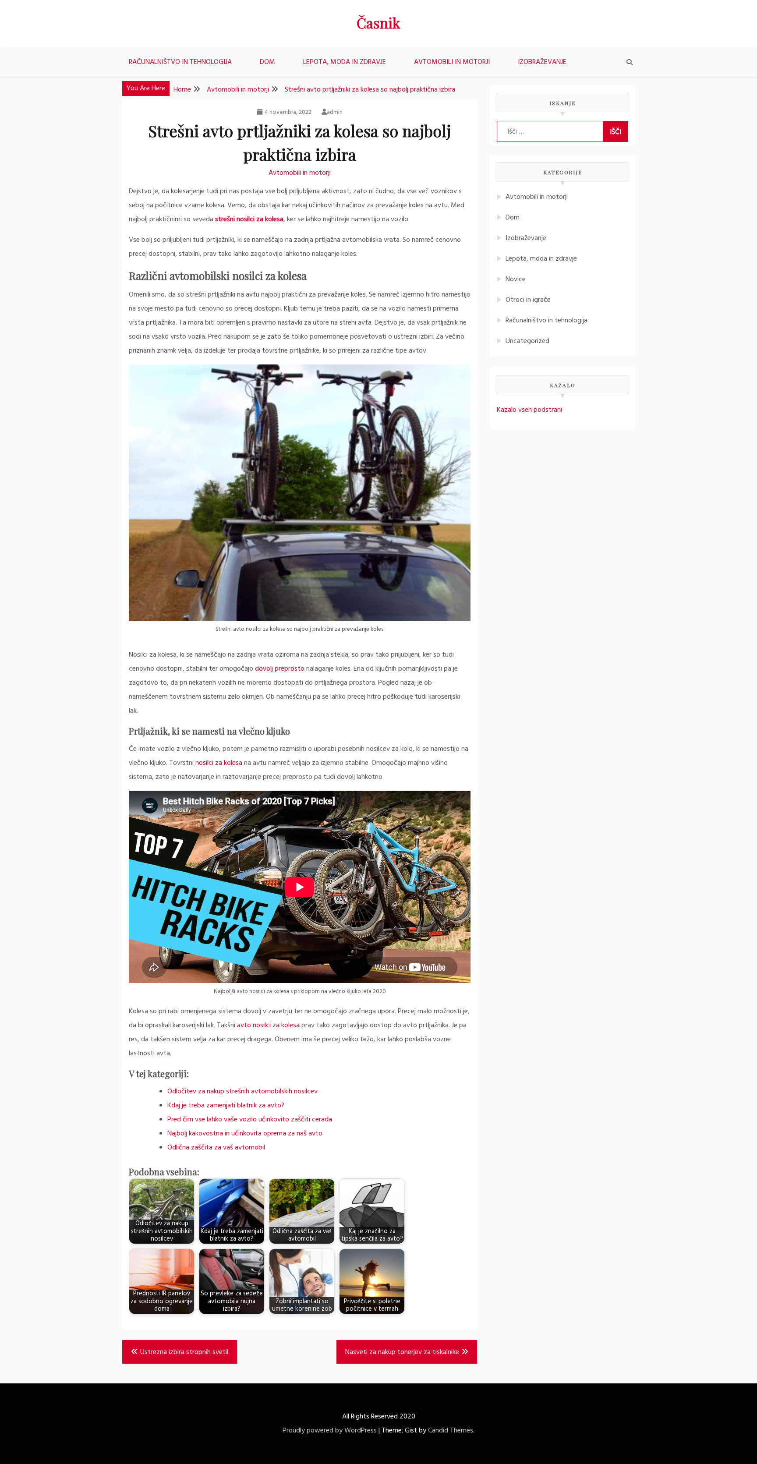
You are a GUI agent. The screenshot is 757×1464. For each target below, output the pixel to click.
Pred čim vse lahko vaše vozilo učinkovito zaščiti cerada (249, 1119)
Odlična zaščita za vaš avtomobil (216, 1147)
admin (335, 112)
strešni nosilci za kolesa (249, 219)
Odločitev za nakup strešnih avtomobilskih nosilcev (242, 1091)
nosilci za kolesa (218, 763)
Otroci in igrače (528, 300)
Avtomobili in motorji (452, 62)
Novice (516, 279)
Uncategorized (527, 341)
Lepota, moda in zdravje (344, 62)
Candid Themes (450, 1430)
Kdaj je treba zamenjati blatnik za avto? (225, 1105)
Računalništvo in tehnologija (180, 62)
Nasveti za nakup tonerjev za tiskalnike (402, 1352)
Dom (267, 62)
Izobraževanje (542, 62)
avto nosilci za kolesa (268, 1025)
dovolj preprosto (279, 669)
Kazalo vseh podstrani (529, 410)
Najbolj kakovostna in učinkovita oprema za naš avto (244, 1133)
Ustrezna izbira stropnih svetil (184, 1352)
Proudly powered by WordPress (330, 1430)
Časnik (378, 22)
